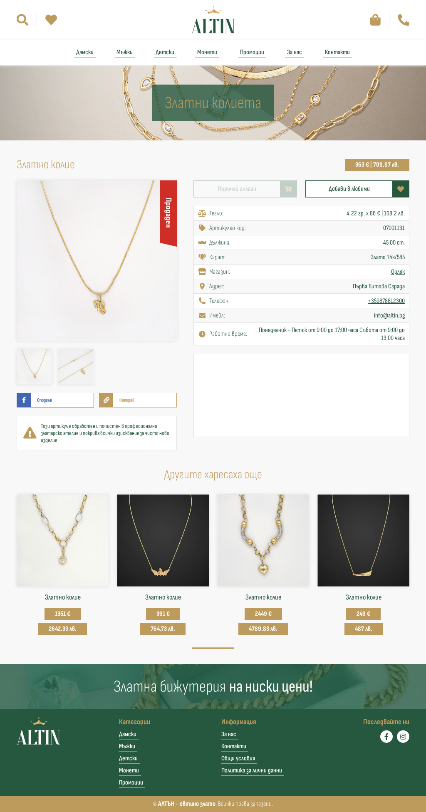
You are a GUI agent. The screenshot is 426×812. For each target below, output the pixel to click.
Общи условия (238, 758)
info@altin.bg (389, 316)
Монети (207, 52)
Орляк (398, 272)
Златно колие (63, 597)
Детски (165, 52)
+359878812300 (386, 301)
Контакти (337, 52)
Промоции (252, 52)
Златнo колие (163, 597)
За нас (294, 52)
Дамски (85, 52)
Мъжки (124, 52)
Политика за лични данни (251, 771)
